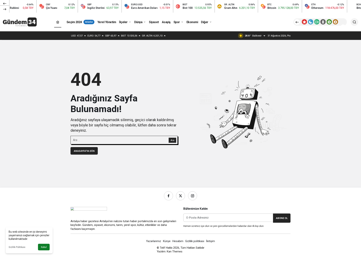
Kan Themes (174, 251)
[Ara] (354, 22)
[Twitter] (180, 195)
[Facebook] (168, 195)
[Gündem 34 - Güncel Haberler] (20, 22)
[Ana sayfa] (57, 22)
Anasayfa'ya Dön (84, 151)
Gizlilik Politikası (17, 247)
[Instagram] (192, 195)
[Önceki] (4, 3)
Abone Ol (282, 218)
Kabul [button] (44, 247)
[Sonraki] (4, 9)
